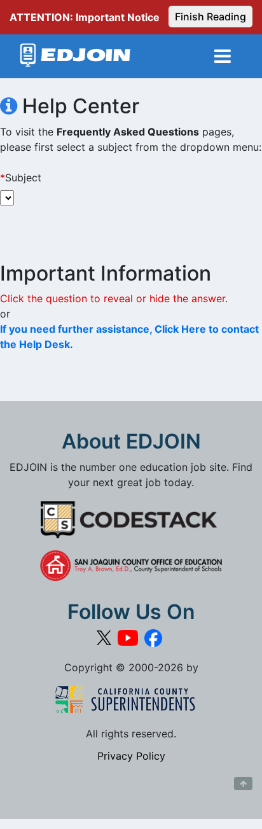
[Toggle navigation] (222, 56)
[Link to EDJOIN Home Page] (75, 56)
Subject (20, 177)
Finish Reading (210, 16)
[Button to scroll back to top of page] (243, 784)
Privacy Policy (131, 755)
